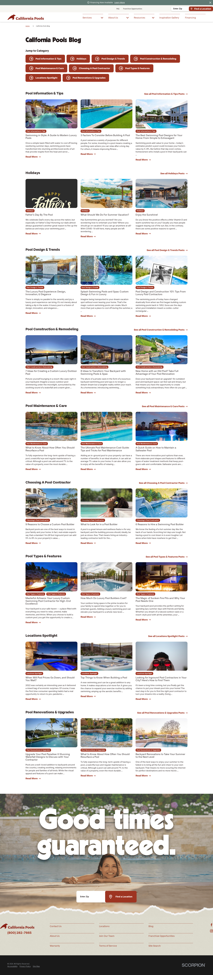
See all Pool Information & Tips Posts (164, 94)
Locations (104, 926)
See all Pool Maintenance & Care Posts (163, 406)
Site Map (36, 966)
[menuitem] (93, 17)
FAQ (117, 9)
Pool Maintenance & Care (46, 406)
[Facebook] (211, 924)
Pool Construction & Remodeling (52, 329)
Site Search (155, 946)
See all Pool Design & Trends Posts (166, 250)
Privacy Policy (25, 966)
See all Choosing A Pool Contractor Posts (162, 483)
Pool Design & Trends (43, 249)
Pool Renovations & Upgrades (50, 712)
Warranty (55, 946)
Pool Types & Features (43, 556)
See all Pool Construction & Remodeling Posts (159, 330)
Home (28, 26)
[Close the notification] (210, 3)
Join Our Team (106, 936)
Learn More (119, 2)
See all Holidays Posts (172, 173)
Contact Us (56, 926)
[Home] (25, 17)
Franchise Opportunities (132, 9)
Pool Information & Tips (44, 93)
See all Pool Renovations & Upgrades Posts (161, 713)
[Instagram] (211, 931)
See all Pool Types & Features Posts (165, 557)
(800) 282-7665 (19, 933)
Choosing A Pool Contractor (48, 482)
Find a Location (202, 8)
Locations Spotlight (41, 635)
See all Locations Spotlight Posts (166, 636)
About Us (55, 936)
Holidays (33, 173)
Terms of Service (108, 946)
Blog (151, 926)
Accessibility (12, 966)
